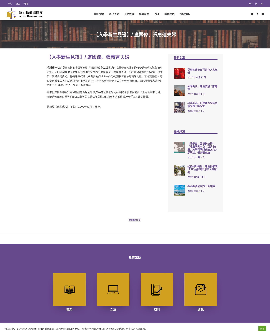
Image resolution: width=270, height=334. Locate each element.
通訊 (201, 309)
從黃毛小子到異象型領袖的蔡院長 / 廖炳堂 (203, 105)
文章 (113, 309)
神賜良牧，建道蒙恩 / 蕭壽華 (202, 88)
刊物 (26, 3)
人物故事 (129, 13)
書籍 (69, 309)
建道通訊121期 (134, 220)
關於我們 (170, 13)
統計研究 (144, 13)
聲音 (18, 3)
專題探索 (99, 13)
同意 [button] (262, 328)
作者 (156, 13)
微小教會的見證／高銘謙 (201, 186)
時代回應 (114, 13)
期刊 (157, 309)
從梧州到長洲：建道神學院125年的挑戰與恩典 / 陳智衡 (203, 169)
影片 (10, 3)
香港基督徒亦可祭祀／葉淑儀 (203, 71)
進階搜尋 (185, 13)
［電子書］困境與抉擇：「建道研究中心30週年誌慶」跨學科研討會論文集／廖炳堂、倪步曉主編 (203, 148)
